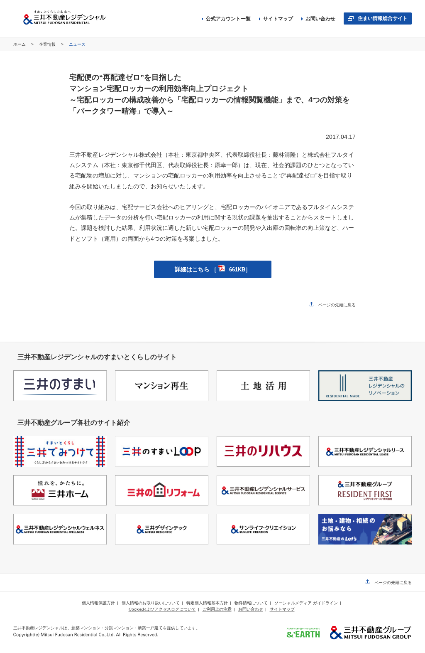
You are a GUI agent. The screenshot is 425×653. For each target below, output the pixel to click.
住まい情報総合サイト (383, 18)
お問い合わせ (320, 19)
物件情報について (251, 603)
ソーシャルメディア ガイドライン (306, 603)
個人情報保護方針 (98, 603)
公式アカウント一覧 (228, 19)
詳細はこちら (213, 269)
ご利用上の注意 (217, 609)
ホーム (20, 44)
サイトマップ (278, 19)
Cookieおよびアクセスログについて (162, 609)
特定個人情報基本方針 (207, 603)
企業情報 (48, 44)
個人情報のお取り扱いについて (151, 603)
